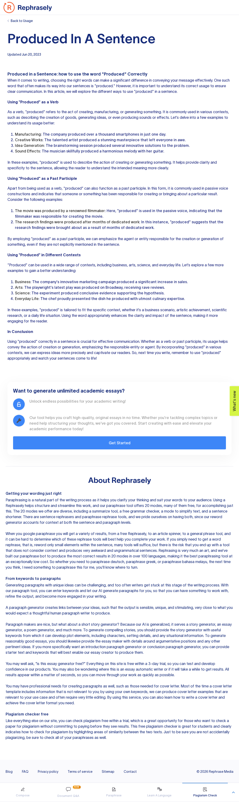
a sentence (67, 341)
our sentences (78, 86)
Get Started (119, 443)
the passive (166, 211)
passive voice (216, 188)
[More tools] (233, 792)
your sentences (62, 358)
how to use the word (80, 74)
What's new (234, 401)
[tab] (23, 792)
